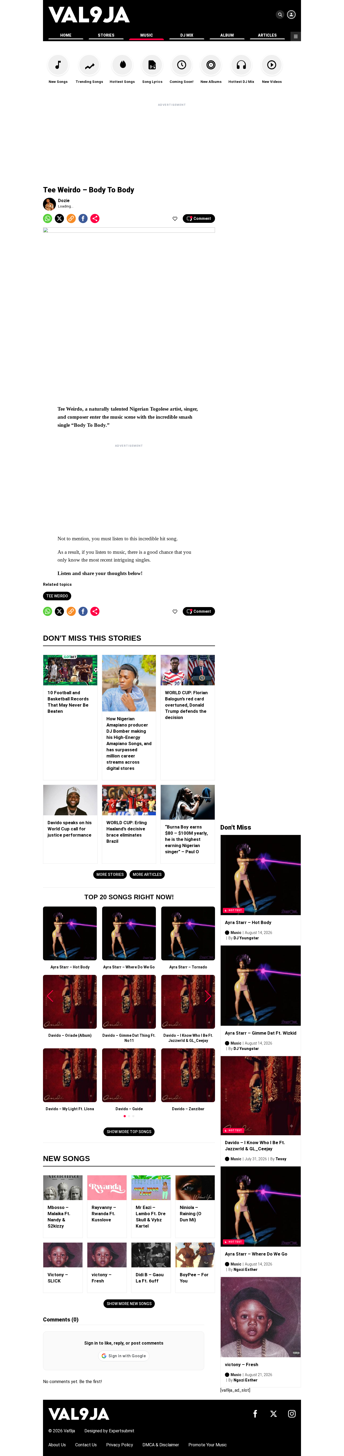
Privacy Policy (119, 1444)
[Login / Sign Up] (291, 14)
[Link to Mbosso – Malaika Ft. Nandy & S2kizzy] (63, 1187)
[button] (125, 1116)
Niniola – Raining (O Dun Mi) (190, 1213)
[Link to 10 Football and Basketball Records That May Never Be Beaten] (70, 670)
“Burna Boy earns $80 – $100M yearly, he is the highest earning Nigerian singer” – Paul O (186, 839)
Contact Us (86, 1444)
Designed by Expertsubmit (109, 1430)
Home (65, 35)
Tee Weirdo (57, 596)
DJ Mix (186, 35)
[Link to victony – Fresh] (107, 1255)
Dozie (64, 200)
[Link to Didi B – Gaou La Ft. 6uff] (151, 1255)
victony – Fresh (241, 1364)
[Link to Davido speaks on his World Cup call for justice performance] (70, 800)
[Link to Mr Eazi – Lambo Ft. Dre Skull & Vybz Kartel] (151, 1187)
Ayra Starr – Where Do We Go (256, 1254)
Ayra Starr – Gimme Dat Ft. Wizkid (260, 1033)
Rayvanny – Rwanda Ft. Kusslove (104, 1213)
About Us (57, 1444)
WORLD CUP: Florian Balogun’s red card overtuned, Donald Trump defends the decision (186, 705)
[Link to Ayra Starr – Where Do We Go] (261, 1206)
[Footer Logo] (78, 1413)
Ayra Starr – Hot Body (248, 922)
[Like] (175, 218)
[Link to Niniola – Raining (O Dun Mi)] (195, 1187)
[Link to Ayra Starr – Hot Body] (261, 875)
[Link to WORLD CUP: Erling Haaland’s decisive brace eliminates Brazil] (129, 800)
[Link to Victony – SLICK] (63, 1255)
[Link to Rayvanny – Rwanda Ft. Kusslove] (107, 1187)
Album (227, 35)
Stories (106, 35)
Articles (267, 35)
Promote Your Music (207, 1444)
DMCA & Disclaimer (160, 1444)
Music (146, 35)
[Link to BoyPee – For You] (195, 1255)
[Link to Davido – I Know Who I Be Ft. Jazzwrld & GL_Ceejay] (261, 1095)
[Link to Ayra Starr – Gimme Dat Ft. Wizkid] (261, 986)
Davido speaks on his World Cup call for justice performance (70, 829)
